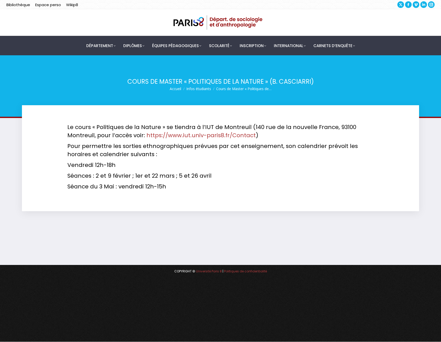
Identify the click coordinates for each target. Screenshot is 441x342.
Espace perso (48, 4)
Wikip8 (72, 4)
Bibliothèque (18, 4)
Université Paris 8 (209, 271)
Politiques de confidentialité (245, 271)
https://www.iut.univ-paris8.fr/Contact (201, 135)
